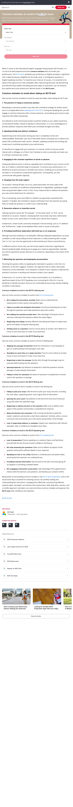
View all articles (36, 616)
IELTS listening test (46, 295)
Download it (27, 2)
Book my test (7, 498)
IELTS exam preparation (52, 477)
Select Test (7, 29)
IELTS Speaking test (46, 435)
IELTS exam (20, 74)
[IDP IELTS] (6, 7)
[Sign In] (53, 7)
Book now (61, 7)
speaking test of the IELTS (33, 110)
